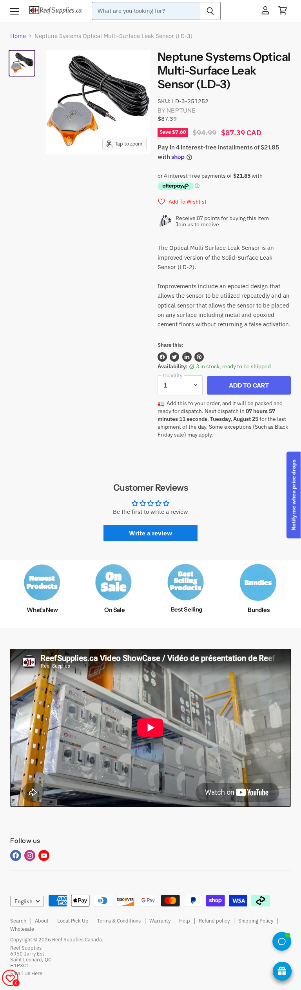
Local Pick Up (73, 920)
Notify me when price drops (293, 495)
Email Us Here (26, 973)
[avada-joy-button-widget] (282, 971)
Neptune (181, 110)
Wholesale (22, 929)
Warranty (159, 920)
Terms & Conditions (119, 920)
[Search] (210, 11)
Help (184, 920)
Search (18, 920)
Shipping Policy (255, 920)
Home (18, 36)
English (24, 901)
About (42, 920)
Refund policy (214, 920)
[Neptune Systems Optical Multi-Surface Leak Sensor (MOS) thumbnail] (21, 63)
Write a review (150, 533)
